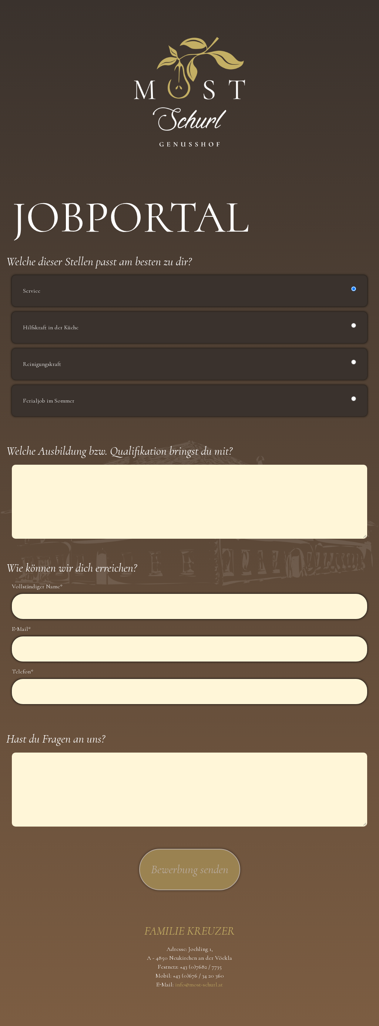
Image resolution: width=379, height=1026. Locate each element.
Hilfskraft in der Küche (50, 327)
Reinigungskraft (42, 364)
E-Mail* (22, 629)
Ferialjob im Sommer (48, 400)
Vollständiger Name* (38, 586)
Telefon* (23, 671)
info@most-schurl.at (199, 984)
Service (31, 291)
